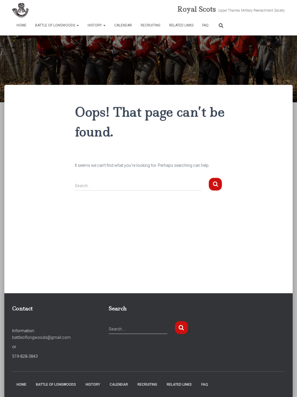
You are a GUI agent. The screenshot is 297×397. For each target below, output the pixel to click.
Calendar (123, 25)
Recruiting (150, 25)
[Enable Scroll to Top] (285, 385)
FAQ (205, 25)
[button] (77, 25)
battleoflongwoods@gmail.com (41, 337)
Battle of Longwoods (55, 25)
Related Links (181, 25)
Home (21, 25)
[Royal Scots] (20, 10)
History (95, 25)
